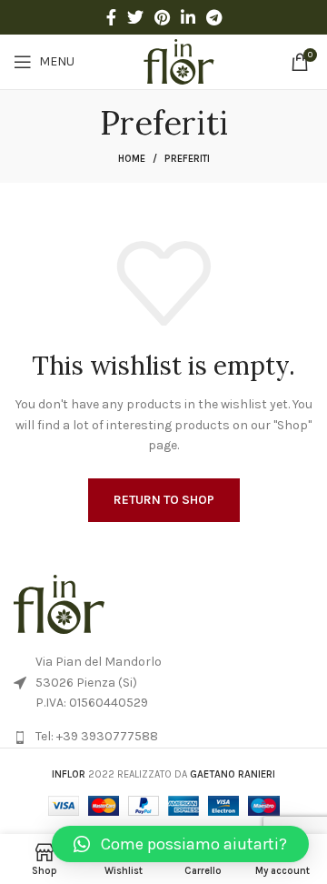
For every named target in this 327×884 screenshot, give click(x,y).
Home (131, 159)
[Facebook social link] (111, 17)
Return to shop (164, 499)
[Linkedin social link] (188, 17)
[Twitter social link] (135, 17)
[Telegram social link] (214, 17)
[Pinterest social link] (162, 17)
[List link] (163, 737)
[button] (180, 844)
